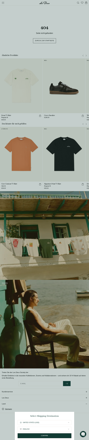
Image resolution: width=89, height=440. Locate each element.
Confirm (44, 435)
